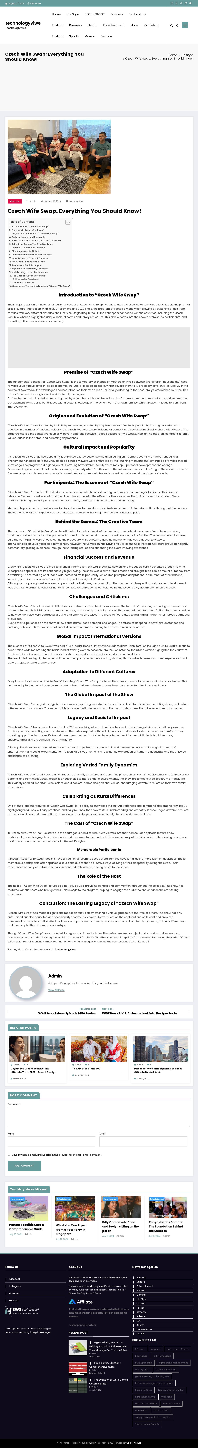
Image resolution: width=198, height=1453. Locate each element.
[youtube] (190, 3)
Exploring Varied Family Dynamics (30, 268)
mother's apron (171, 1403)
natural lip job (161, 1410)
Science (141, 1316)
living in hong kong (145, 1396)
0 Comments (76, 201)
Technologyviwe (65, 949)
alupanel (155, 1349)
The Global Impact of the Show (28, 261)
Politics (141, 1307)
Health (92, 25)
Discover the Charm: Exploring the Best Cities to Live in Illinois (158, 1070)
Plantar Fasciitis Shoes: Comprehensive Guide (26, 1227)
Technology (137, 14)
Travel (140, 1333)
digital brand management (173, 1362)
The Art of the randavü (86, 1068)
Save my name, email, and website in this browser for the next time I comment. (57, 1155)
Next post (107, 1008)
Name (11, 1133)
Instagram (15, 1286)
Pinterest (14, 1293)
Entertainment (114, 25)
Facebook (14, 1279)
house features (143, 1389)
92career (140, 1349)
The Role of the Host (23, 282)
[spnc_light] (177, 25)
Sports (74, 36)
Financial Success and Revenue (28, 247)
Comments (14, 1104)
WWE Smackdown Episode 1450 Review (67, 1013)
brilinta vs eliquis (162, 1355)
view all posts (56, 990)
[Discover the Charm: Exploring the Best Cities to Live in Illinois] (160, 1048)
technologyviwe (23, 23)
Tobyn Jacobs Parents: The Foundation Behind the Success (165, 1226)
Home (56, 14)
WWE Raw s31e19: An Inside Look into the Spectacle (139, 1013)
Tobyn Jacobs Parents (147, 1423)
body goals (141, 1355)
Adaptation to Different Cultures (30, 258)
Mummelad (141, 1410)
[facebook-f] (172, 3)
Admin (32, 201)
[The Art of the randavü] (99, 1048)
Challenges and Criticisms (25, 251)
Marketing (151, 25)
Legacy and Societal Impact (27, 265)
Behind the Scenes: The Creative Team (32, 244)
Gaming (141, 1294)
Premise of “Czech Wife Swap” (27, 230)
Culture (141, 1282)
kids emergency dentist (171, 1389)
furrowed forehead (166, 1369)
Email (102, 1133)
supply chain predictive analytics (152, 1417)
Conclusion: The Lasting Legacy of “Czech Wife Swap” (41, 286)
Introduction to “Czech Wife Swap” (30, 226)
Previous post (88, 1008)
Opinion (141, 1303)
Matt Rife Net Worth (146, 1403)
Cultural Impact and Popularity (28, 237)
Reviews (141, 1312)
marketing (166, 1396)
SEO (139, 1320)
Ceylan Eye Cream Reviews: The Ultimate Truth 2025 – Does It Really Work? (33, 1070)
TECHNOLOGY (95, 14)
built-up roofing (143, 1362)
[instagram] (186, 3)
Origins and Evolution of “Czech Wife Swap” (34, 233)
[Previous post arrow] (9, 1011)
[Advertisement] (99, 86)
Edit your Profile (102, 983)
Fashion (57, 25)
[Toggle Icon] (185, 25)
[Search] (171, 25)
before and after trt (177, 1349)
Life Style (73, 14)
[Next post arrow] (189, 1011)
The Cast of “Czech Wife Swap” (29, 275)
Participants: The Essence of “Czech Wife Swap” (37, 240)
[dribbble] (181, 3)
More (134, 25)
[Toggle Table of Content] (66, 222)
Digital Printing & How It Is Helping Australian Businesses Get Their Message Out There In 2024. (108, 1346)
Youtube (13, 1300)
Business (116, 14)
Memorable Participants (27, 279)
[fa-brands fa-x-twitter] (176, 3)
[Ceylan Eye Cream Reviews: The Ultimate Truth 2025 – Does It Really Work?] (37, 1048)
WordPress (94, 1442)
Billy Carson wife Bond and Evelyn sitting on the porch (120, 1226)
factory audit (142, 1369)
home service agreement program (154, 1383)
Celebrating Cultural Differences (30, 272)
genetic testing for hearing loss (152, 1376)
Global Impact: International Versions (31, 254)
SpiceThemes (134, 1442)
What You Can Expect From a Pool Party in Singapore (71, 1229)
